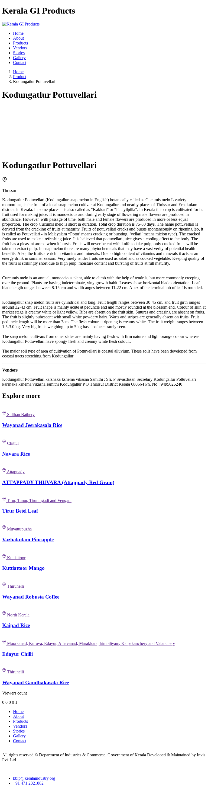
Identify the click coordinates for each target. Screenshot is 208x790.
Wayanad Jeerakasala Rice (32, 425)
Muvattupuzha (19, 529)
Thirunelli (15, 586)
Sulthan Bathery (20, 414)
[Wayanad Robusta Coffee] (104, 578)
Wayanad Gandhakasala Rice (35, 682)
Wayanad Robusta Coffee (30, 597)
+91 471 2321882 (28, 783)
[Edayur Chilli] (104, 636)
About (18, 38)
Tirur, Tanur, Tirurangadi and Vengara (39, 500)
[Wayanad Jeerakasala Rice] (104, 407)
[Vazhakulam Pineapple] (104, 521)
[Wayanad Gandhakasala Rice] (104, 664)
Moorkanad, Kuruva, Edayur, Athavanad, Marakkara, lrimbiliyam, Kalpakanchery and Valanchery (90, 643)
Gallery (19, 57)
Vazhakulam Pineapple (28, 539)
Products (20, 43)
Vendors (20, 48)
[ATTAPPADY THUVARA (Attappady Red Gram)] (104, 464)
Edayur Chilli (17, 654)
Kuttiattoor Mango (23, 568)
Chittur (12, 443)
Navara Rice (16, 454)
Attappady (15, 471)
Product (19, 76)
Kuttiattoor (15, 557)
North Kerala (18, 615)
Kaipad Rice (16, 625)
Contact (19, 62)
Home (18, 33)
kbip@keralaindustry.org (34, 778)
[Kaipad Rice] (104, 607)
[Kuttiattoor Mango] (104, 550)
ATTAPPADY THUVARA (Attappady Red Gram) (58, 482)
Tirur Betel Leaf (20, 511)
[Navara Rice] (104, 435)
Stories (19, 52)
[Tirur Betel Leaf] (104, 493)
